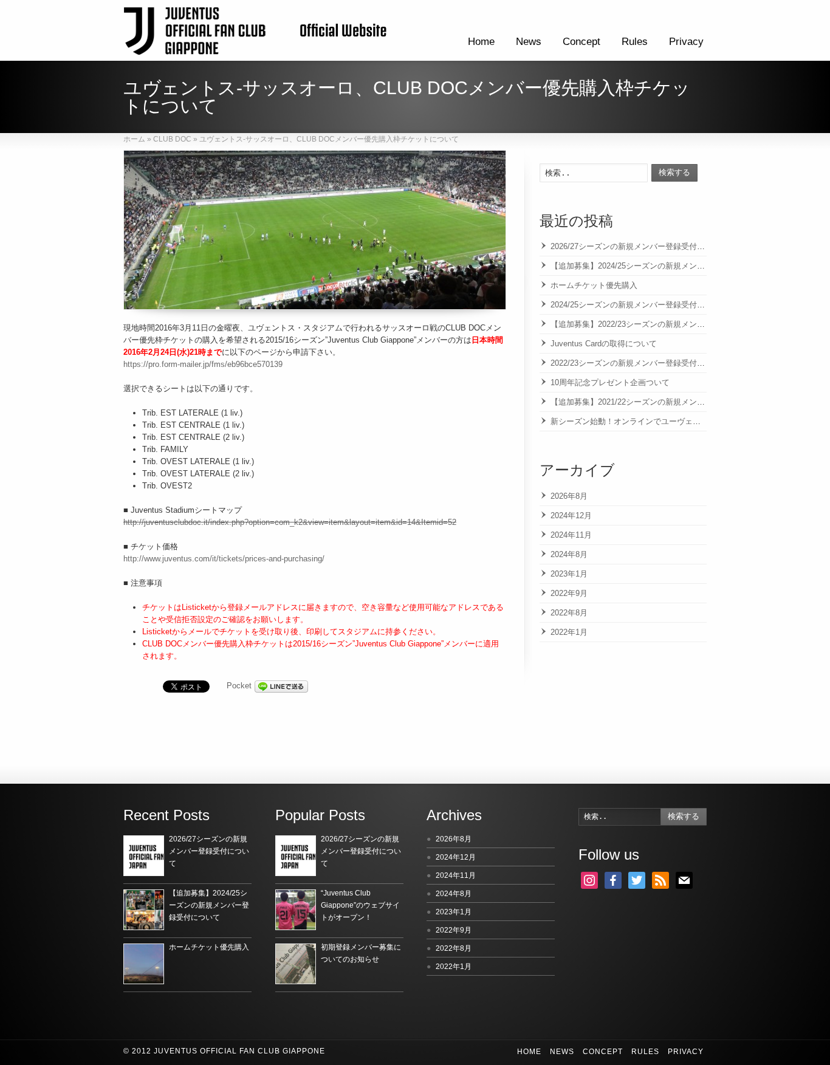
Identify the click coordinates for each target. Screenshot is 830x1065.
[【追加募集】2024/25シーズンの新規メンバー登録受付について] (143, 909)
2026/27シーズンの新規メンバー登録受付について (639, 246)
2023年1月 (569, 573)
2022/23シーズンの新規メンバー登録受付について (639, 363)
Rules (635, 41)
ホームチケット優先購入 (593, 285)
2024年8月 (569, 554)
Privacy (686, 41)
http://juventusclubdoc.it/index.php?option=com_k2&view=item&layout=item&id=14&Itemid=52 (289, 522)
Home (481, 41)
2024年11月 (571, 534)
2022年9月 (569, 593)
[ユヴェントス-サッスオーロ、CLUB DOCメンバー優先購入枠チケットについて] (314, 230)
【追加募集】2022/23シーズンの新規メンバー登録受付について (663, 324)
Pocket (239, 685)
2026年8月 (569, 496)
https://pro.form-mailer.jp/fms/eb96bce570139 (203, 364)
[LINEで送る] (281, 685)
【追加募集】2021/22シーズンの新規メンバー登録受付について (663, 401)
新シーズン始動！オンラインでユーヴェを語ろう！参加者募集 (661, 421)
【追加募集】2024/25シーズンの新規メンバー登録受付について (663, 265)
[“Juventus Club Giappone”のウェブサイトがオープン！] (295, 909)
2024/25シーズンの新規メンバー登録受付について (639, 304)
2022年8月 (569, 612)
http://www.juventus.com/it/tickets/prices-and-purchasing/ (223, 558)
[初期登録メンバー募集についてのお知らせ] (295, 963)
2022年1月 (569, 632)
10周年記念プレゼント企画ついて (610, 382)
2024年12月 (571, 515)
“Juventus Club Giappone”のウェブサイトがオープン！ (360, 905)
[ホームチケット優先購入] (143, 963)
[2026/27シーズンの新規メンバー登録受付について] (143, 855)
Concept (581, 41)
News (528, 41)
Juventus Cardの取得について (603, 343)
